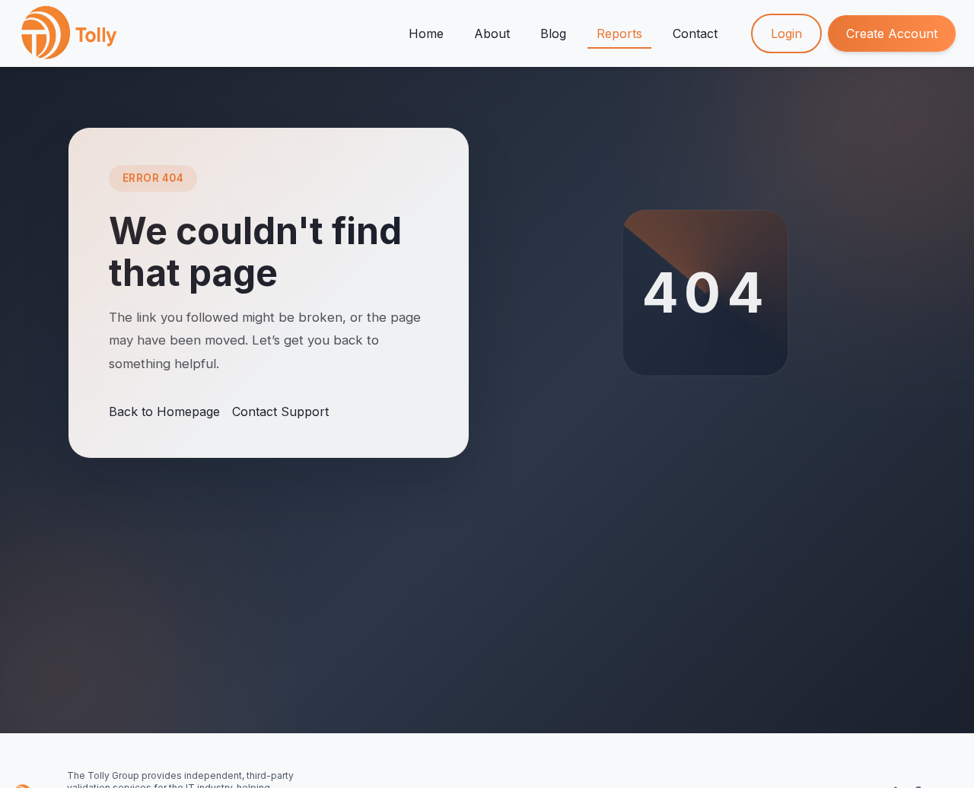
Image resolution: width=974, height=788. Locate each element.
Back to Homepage (164, 411)
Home (426, 33)
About (492, 33)
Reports (619, 33)
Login (786, 33)
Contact (695, 33)
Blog (553, 33)
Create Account (891, 33)
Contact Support (280, 411)
